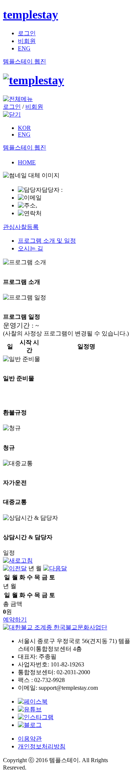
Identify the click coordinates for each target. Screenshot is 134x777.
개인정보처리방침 (42, 746)
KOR (24, 128)
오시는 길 (30, 248)
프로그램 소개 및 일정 (47, 240)
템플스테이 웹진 (24, 61)
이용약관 (30, 738)
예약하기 (15, 619)
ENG (24, 48)
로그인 (27, 33)
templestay (30, 14)
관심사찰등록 (21, 227)
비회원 (27, 41)
